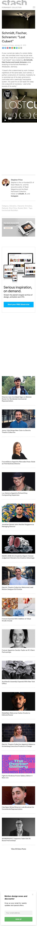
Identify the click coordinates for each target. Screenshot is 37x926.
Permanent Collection (11, 7)
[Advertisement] (18, 153)
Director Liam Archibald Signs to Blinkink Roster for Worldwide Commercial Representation (16, 399)
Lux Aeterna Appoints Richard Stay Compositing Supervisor (14, 494)
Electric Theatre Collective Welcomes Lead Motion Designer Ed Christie (17, 588)
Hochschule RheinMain (10, 210)
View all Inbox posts (18, 849)
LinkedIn (21, 194)
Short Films (13, 208)
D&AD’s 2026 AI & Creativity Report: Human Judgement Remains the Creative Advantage (18, 557)
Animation (12, 206)
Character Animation (24, 206)
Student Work (22, 208)
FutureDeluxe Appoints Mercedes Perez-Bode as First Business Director (18, 463)
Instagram (14, 196)
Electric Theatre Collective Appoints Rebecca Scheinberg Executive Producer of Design (18, 745)
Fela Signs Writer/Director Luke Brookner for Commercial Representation (18, 808)
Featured (5, 208)
